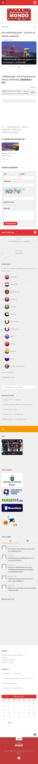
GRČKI (12, 337)
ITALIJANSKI (14, 322)
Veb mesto (7, 181)
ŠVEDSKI (13, 307)
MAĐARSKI (5, 27)
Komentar (7, 208)
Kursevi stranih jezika (10, 409)
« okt (9, 723)
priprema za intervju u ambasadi (10, 132)
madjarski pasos (16, 129)
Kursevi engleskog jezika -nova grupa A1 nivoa (18, 405)
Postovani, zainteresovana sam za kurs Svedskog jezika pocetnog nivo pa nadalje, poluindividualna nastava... (21, 569)
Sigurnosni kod (9, 202)
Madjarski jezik (6, 129)
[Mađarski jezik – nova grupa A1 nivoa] (10, 146)
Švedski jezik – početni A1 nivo (13, 414)
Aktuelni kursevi (8, 372)
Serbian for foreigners (17, 366)
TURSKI (12, 344)
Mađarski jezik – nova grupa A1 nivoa (15, 419)
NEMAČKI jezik (15, 292)
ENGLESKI (13, 277)
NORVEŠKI (13, 299)
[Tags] (27, 541)
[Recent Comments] (10, 541)
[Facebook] (35, 232)
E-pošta (22, 174)
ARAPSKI (13, 314)
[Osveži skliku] (24, 189)
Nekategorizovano (9, 377)
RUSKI (12, 359)
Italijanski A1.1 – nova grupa (12, 400)
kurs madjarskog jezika (14, 127)
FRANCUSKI (14, 329)
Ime (5, 174)
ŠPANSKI (13, 351)
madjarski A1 (25, 127)
